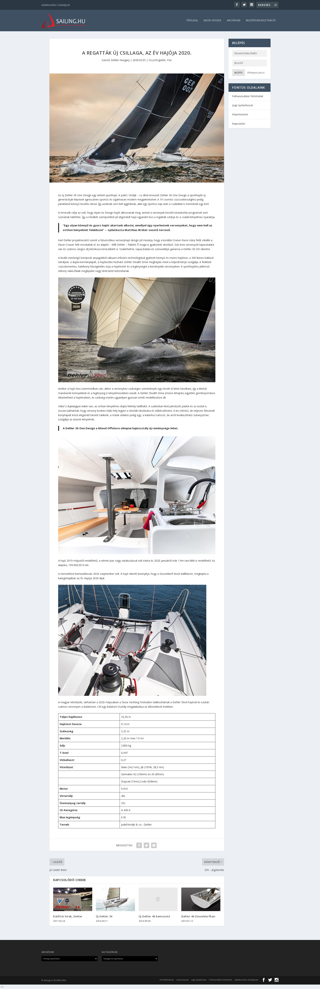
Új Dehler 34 (104, 916)
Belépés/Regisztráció (261, 20)
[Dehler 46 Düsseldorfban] (200, 899)
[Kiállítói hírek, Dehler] (72, 899)
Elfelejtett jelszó (256, 72)
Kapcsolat (238, 123)
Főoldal (192, 20)
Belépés (238, 72)
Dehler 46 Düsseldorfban (198, 916)
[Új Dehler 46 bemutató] (158, 899)
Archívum (233, 20)
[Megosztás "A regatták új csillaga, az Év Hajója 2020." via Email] (154, 845)
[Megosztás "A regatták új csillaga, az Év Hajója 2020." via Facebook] (139, 845)
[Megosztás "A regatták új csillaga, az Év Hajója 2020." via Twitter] (146, 845)
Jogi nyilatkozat (242, 105)
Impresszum (240, 114)
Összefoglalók (157, 60)
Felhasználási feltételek (247, 96)
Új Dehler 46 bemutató (154, 916)
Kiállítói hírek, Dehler (67, 916)
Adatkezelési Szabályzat (55, 5)
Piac (169, 60)
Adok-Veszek (212, 20)
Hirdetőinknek (167, 979)
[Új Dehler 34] (115, 899)
